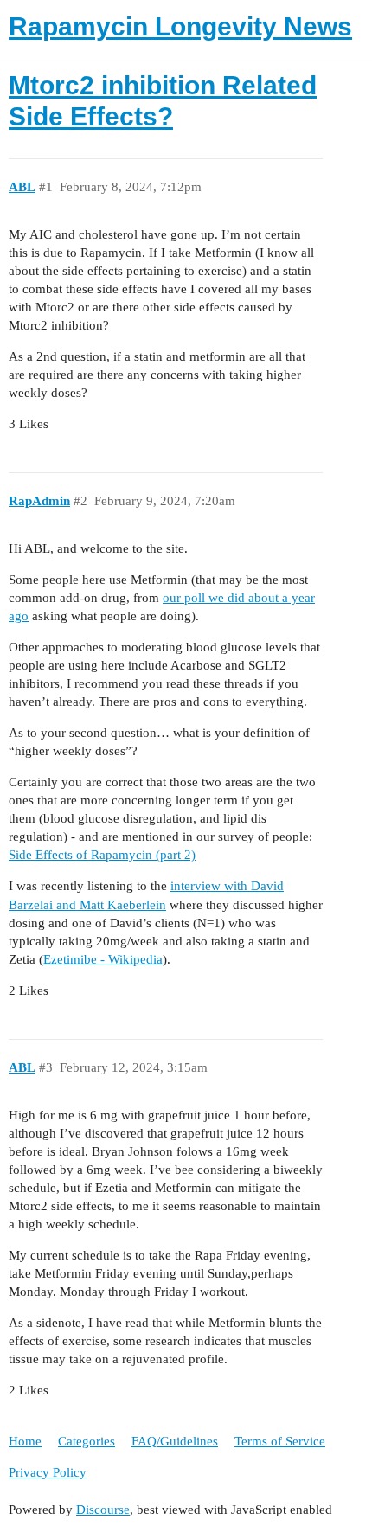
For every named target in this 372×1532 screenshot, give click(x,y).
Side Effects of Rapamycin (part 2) (102, 855)
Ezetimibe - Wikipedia (103, 959)
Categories (86, 1441)
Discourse (103, 1509)
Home (25, 1441)
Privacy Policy (48, 1472)
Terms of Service (279, 1441)
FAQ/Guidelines (174, 1441)
